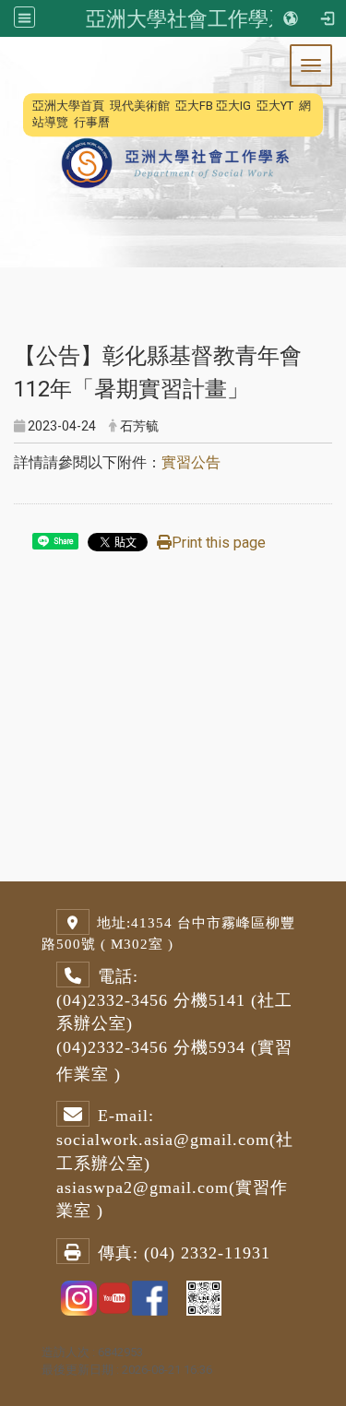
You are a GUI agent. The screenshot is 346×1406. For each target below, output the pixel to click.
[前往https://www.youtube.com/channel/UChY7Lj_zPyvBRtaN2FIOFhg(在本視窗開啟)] (115, 1297)
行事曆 (92, 122)
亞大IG (233, 105)
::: (22, 105)
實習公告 (191, 462)
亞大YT (275, 105)
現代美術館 (140, 105)
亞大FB (194, 105)
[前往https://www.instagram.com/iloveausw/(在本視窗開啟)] (79, 1297)
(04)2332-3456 (112, 1000)
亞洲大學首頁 (68, 105)
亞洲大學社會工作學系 (187, 18)
